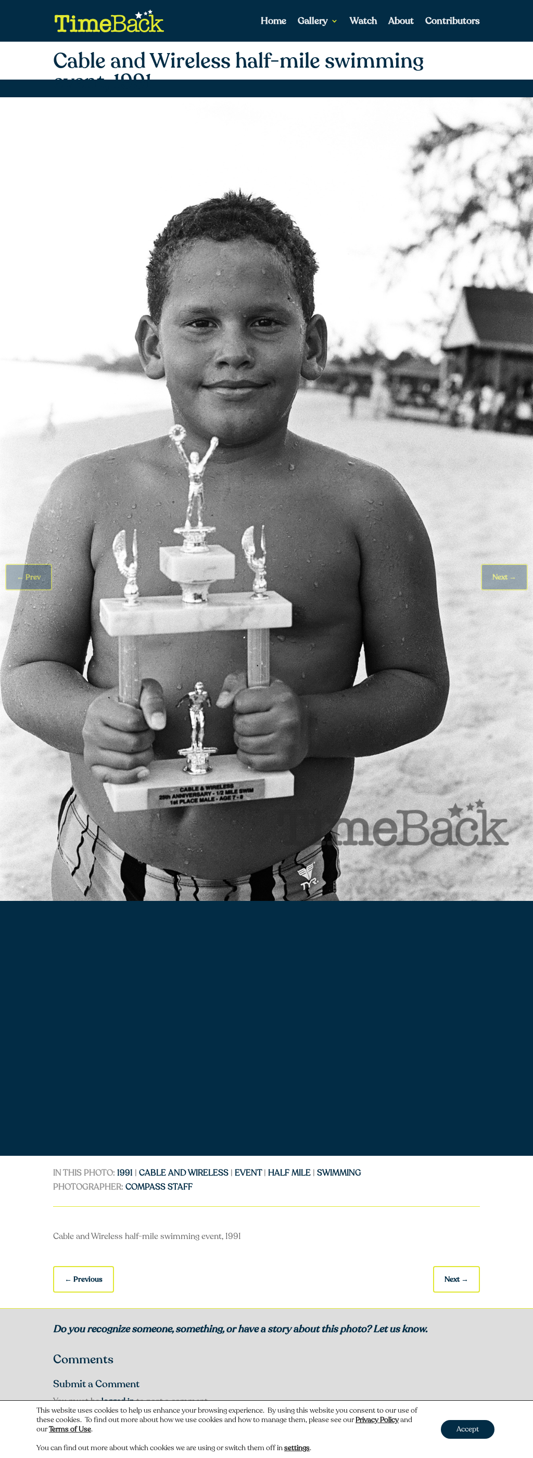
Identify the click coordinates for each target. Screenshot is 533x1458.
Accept (467, 1429)
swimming (339, 1173)
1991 (125, 1173)
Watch (363, 22)
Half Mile (289, 1173)
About (401, 22)
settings (297, 1448)
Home (273, 22)
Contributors (452, 22)
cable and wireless (184, 1173)
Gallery (313, 22)
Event (248, 1173)
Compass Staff (159, 1187)
